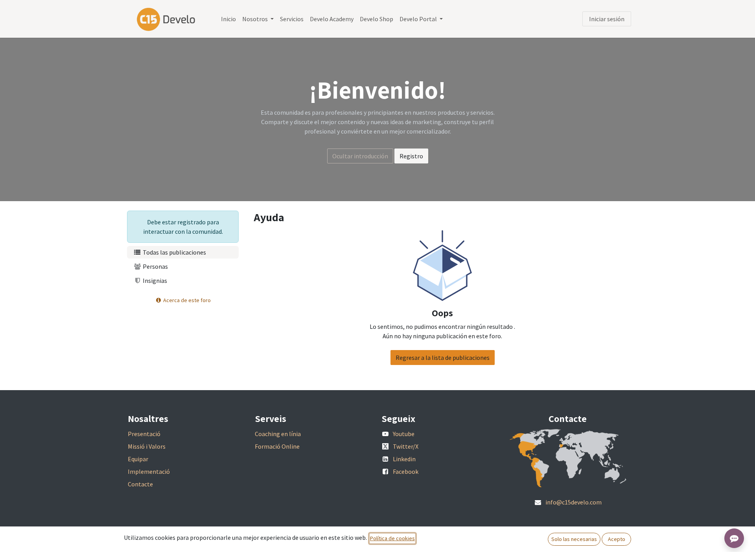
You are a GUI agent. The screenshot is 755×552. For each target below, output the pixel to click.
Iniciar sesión (606, 19)
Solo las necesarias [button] (574, 539)
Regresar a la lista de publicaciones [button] (443, 357)
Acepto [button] (616, 539)
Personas (155, 266)
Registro (411, 156)
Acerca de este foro (186, 300)
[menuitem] (228, 19)
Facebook (405, 471)
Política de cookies (392, 538)
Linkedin (404, 459)
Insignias (154, 280)
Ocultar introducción (360, 156)
